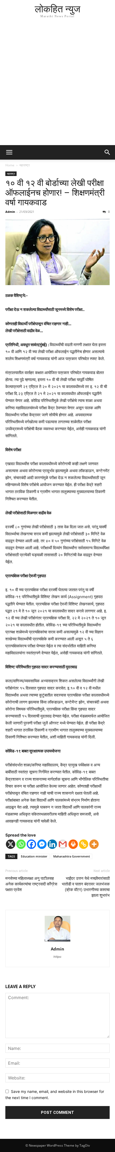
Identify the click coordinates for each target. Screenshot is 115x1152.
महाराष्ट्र (25, 165)
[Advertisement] (57, 84)
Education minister (34, 856)
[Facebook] (31, 844)
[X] (10, 844)
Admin (10, 212)
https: (57, 957)
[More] (94, 844)
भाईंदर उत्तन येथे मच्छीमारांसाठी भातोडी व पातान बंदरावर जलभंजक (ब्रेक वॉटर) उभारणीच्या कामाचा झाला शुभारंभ (86, 887)
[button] (9, 152)
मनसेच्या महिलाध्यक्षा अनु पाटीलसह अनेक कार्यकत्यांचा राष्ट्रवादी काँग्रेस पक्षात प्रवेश (31, 884)
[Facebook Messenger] (42, 844)
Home (9, 165)
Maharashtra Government (71, 856)
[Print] (73, 844)
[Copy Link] (83, 844)
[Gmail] (62, 844)
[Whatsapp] (21, 844)
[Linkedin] (52, 844)
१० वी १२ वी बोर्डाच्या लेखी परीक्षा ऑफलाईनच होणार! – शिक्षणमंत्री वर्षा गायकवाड (55, 192)
